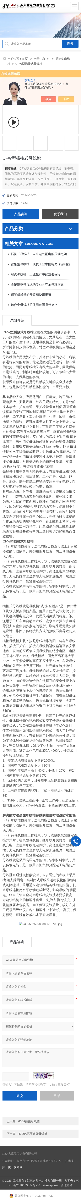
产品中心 (39, 58)
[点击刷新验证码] (43, 1075)
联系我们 (60, 214)
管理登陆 (66, 1185)
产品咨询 (20, 214)
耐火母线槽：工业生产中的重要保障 (36, 274)
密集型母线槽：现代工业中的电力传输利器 (40, 264)
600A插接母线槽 (29, 1121)
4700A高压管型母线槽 (32, 1133)
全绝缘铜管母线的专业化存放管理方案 (37, 284)
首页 (25, 58)
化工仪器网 (15, 1167)
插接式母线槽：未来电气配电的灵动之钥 (39, 254)
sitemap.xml (50, 1185)
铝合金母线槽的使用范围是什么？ (34, 305)
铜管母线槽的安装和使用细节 (31, 294)
